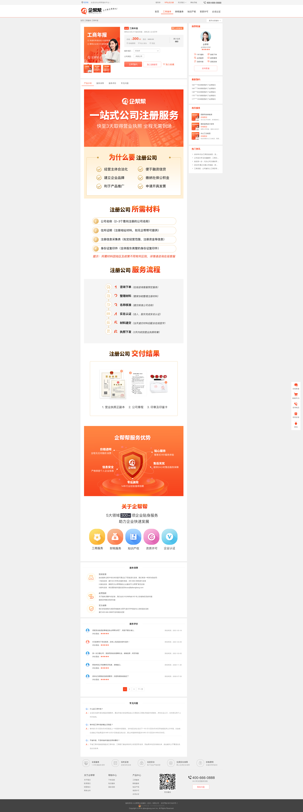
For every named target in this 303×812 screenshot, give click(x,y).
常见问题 (125, 83)
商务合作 (87, 790)
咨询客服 (205, 68)
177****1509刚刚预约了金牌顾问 (204, 95)
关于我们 (87, 780)
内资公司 (139, 56)
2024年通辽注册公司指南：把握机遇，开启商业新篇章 (206, 165)
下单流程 (111, 780)
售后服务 (111, 783)
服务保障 (100, 83)
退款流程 (111, 787)
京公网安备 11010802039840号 (153, 805)
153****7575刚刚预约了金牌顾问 (204, 99)
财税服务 (179, 11)
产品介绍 (88, 83)
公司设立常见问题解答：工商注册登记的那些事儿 (206, 158)
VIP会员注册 (169, 2)
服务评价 (112, 83)
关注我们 (181, 2)
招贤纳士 (87, 787)
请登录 (158, 2)
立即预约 (133, 64)
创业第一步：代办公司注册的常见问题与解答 (206, 161)
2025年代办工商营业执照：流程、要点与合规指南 (206, 154)
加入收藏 (170, 64)
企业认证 (216, 11)
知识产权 (191, 11)
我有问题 (201, 787)
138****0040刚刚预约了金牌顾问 (204, 88)
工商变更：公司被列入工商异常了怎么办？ (206, 168)
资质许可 (204, 11)
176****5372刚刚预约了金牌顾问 (204, 92)
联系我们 (87, 783)
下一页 (140, 689)
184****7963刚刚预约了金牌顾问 (204, 85)
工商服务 (167, 11)
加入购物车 (152, 64)
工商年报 (95, 20)
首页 (157, 11)
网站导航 (193, 2)
